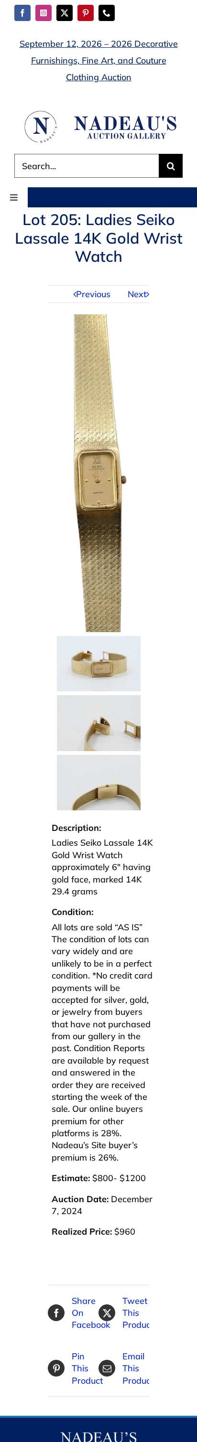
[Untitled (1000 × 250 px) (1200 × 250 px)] (98, 113)
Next (137, 294)
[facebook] (22, 13)
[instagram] (43, 13)
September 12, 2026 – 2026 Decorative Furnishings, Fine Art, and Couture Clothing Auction (99, 60)
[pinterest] (85, 13)
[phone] (106, 13)
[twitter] (64, 13)
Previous (93, 294)
